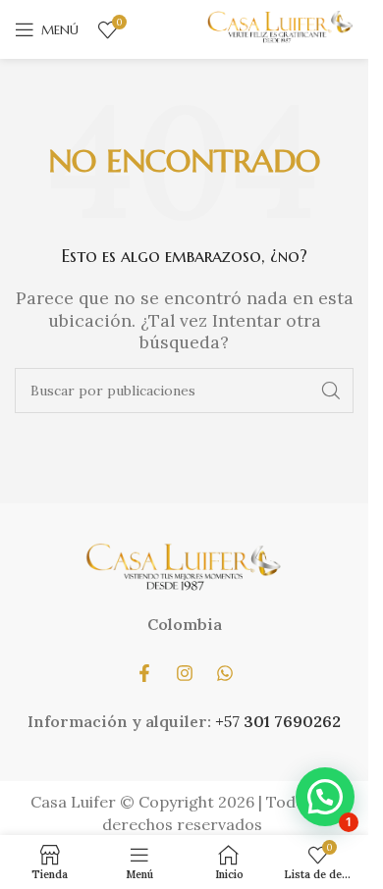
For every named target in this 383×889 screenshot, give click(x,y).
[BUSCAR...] (331, 390)
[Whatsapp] (225, 673)
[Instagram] (184, 673)
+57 (229, 721)
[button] (325, 796)
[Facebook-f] (144, 673)
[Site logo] (280, 27)
